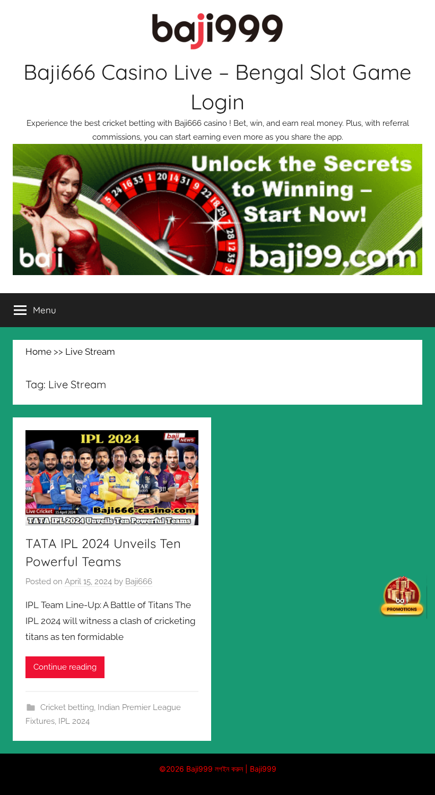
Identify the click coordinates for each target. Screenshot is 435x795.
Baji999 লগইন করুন (214, 768)
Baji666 (138, 581)
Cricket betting (67, 707)
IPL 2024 (74, 721)
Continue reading (65, 667)
